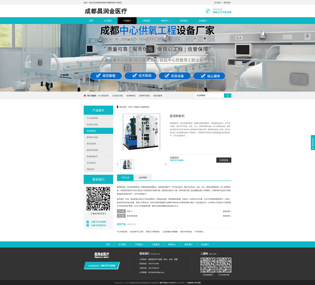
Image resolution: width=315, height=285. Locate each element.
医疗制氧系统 (132, 216)
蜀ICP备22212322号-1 (168, 282)
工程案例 (146, 20)
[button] (155, 89)
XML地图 (197, 282)
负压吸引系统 (117, 95)
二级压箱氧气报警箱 (170, 231)
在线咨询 (223, 160)
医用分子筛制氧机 (153, 231)
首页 (91, 20)
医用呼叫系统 (144, 95)
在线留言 (203, 20)
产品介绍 (125, 177)
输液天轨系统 (92, 150)
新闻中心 (165, 20)
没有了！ (130, 211)
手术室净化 (91, 162)
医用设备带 (158, 95)
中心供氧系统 (103, 95)
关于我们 (217, 2)
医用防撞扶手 (92, 156)
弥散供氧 (90, 169)
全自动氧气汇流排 (136, 231)
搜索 (227, 95)
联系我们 (227, 2)
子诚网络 (189, 282)
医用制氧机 (131, 95)
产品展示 (127, 20)
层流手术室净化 (186, 231)
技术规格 (143, 177)
